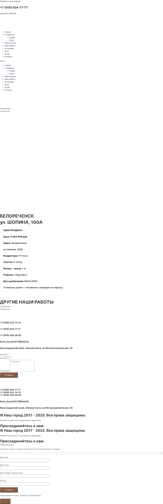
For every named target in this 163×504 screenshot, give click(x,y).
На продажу (9, 48)
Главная (7, 32)
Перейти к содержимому (10, 1)
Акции (7, 54)
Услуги (11, 40)
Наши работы (9, 46)
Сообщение (5, 371)
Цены (6, 51)
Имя (2, 355)
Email (2, 358)
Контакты (8, 57)
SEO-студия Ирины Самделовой (28, 420)
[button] (81, 61)
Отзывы (12, 37)
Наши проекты (10, 43)
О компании (9, 35)
